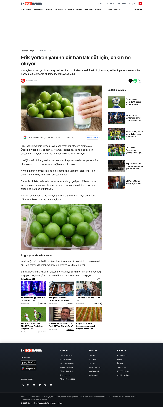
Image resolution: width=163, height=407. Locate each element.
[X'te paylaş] (131, 81)
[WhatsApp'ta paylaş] (135, 81)
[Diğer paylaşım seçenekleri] (140, 81)
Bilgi (32, 51)
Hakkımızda (121, 355)
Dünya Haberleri (66, 371)
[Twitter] (23, 385)
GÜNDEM (49, 10)
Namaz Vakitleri (95, 367)
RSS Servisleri (94, 375)
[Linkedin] (51, 385)
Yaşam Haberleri (66, 367)
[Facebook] (40, 385)
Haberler (24, 51)
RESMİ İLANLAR (113, 10)
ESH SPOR (69, 10)
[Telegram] (45, 385)
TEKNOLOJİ (100, 10)
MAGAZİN (88, 10)
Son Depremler (94, 371)
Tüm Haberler (65, 375)
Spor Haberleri (65, 359)
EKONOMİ (59, 10)
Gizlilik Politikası (123, 375)
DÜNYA (79, 10)
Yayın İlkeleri (122, 367)
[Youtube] (34, 385)
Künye (119, 359)
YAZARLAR (38, 10)
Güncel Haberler (66, 355)
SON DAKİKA (26, 10)
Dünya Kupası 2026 (67, 379)
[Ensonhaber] (31, 3)
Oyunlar (92, 363)
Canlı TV (92, 355)
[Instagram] (28, 385)
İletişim (120, 363)
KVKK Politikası (123, 371)
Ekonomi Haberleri (67, 363)
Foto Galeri (93, 359)
